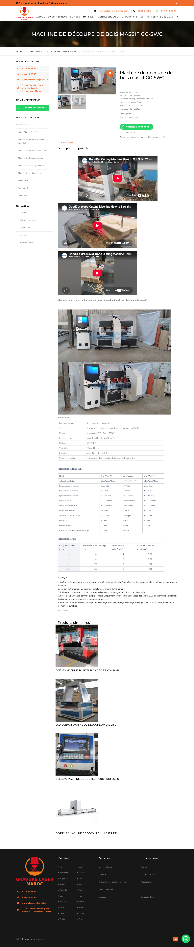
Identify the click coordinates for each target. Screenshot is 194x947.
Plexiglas (63, 901)
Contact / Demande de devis (157, 17)
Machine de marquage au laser (31, 165)
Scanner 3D (23, 188)
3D (61, 867)
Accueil (40, 17)
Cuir (61, 896)
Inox (80, 896)
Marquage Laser (106, 889)
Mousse (82, 907)
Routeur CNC (23, 180)
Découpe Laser (105, 867)
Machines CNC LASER (108, 17)
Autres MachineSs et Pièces (63, 51)
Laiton (81, 913)
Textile (62, 919)
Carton (81, 890)
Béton (81, 878)
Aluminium (64, 872)
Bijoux (62, 884)
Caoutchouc (64, 890)
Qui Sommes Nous (57, 17)
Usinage (102, 897)
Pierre (81, 901)
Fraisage (102, 874)
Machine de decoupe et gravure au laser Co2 (33, 141)
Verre (81, 919)
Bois (80, 884)
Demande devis (27, 242)
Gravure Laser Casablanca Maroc (113, 882)
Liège (62, 913)
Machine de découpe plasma (30, 158)
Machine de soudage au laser (30, 173)
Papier (62, 907)
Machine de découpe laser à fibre (32, 150)
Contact (23, 235)
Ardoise (82, 872)
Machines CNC (36, 51)
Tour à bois (23, 195)
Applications (129, 17)
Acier (81, 867)
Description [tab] (68, 142)
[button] (109, 73)
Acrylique (64, 878)
